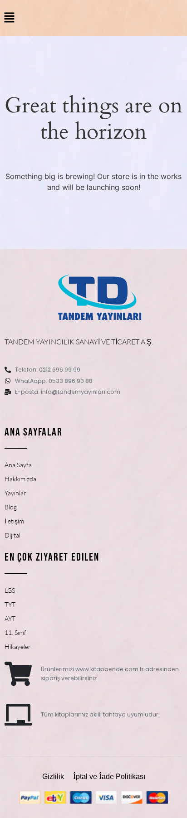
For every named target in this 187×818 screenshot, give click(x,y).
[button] (9, 18)
